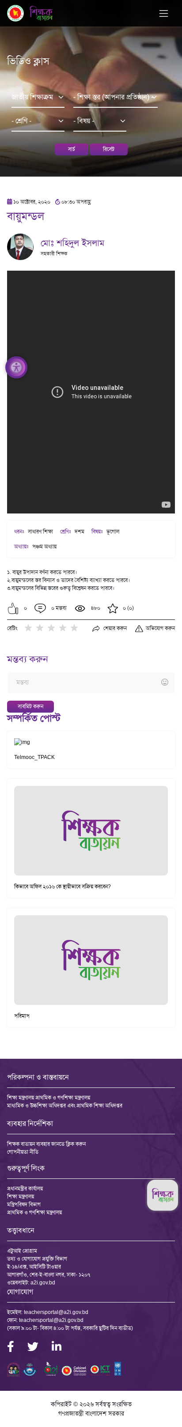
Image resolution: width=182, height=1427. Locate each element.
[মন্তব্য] (91, 683)
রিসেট (108, 149)
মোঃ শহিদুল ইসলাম (72, 243)
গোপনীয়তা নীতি (22, 1152)
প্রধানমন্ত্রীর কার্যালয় (25, 1188)
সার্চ (71, 149)
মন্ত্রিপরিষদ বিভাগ (24, 1204)
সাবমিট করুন (30, 706)
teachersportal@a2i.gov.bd (56, 1312)
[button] (13, 608)
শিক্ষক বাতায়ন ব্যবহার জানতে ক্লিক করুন (46, 1144)
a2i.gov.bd (42, 1283)
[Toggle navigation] (163, 13)
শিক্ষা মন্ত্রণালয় (20, 1196)
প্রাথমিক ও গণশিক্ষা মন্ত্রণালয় (34, 1212)
